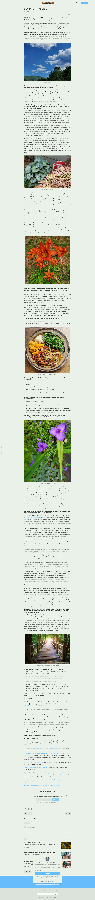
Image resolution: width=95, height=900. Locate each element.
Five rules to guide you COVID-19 (33, 762)
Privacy (49, 890)
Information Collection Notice (47, 877)
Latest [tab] (29, 839)
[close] (60, 857)
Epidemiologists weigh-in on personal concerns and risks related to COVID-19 (45, 753)
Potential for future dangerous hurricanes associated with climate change (44, 748)
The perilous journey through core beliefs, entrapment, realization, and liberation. (40, 845)
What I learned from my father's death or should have (39, 852)
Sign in (91, 2)
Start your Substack (44, 894)
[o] (66, 864)
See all (26, 871)
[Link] (22, 87)
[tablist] (29, 823)
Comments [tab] (27, 823)
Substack (41, 897)
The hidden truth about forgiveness (32, 854)
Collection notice (58, 890)
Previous (29, 813)
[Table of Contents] (1, 450)
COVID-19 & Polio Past (34, 517)
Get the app (53, 894)
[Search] (76, 3)
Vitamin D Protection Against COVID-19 (35, 768)
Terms (53, 890)
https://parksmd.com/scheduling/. (33, 706)
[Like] (25, 14)
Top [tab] (25, 839)
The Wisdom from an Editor (32, 842)
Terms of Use (53, 876)
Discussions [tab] (33, 839)
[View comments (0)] (28, 14)
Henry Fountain (36, 750)
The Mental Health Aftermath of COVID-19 (36, 741)
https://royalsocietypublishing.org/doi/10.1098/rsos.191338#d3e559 (42, 785)
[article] (47, 845)
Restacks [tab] (32, 823)
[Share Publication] (79, 3)
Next (67, 813)
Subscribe (84, 2)
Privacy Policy (57, 877)
